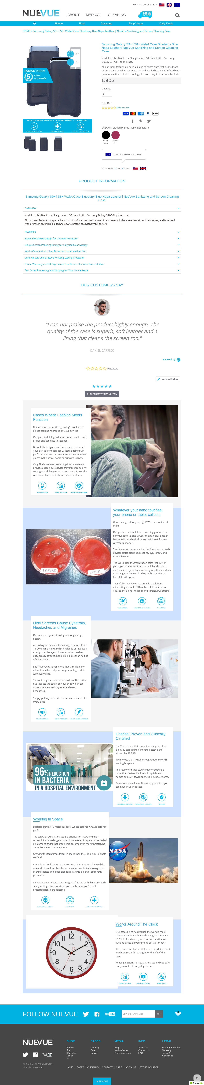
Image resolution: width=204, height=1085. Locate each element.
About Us (143, 1047)
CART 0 (153, 5)
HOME (26, 31)
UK (122, 168)
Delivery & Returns (171, 1047)
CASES (80, 1067)
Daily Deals (166, 23)
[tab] (102, 208)
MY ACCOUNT (139, 5)
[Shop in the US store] (134, 169)
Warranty (166, 1050)
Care (93, 1050)
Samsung (106, 23)
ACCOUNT (130, 1067)
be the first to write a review (102, 394)
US (115, 168)
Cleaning (95, 1047)
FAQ (140, 1053)
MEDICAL (94, 15)
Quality (94, 1053)
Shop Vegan (136, 23)
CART (119, 1067)
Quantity (106, 88)
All (68, 1058)
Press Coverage (122, 1053)
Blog (116, 1047)
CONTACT (107, 1067)
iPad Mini (71, 1053)
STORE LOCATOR (149, 1067)
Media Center (121, 1050)
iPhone (59, 23)
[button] (102, 1081)
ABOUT (73, 15)
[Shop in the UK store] (142, 169)
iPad (81, 23)
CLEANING (117, 15)
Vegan (70, 1055)
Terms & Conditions (167, 1054)
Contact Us (143, 1050)
